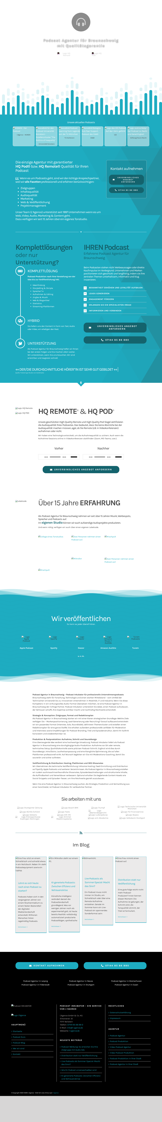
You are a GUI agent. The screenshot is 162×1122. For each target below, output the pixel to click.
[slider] (74, 456)
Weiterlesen (22, 927)
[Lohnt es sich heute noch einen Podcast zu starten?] (31, 867)
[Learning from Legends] (69, 128)
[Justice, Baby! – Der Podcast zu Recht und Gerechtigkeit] (138, 128)
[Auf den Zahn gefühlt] (115, 128)
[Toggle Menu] (146, 5)
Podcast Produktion (119, 1041)
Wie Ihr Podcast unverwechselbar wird (78, 1070)
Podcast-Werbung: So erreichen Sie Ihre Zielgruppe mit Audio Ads (79, 1048)
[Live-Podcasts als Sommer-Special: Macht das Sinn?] (97, 865)
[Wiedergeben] (41, 457)
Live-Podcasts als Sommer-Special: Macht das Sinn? (97, 882)
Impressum (115, 1018)
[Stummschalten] (68, 457)
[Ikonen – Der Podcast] (23, 128)
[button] (115, 288)
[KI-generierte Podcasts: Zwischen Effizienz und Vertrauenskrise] (64, 867)
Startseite (17, 1031)
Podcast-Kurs (19, 1037)
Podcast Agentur (117, 1035)
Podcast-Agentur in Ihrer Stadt (124, 1064)
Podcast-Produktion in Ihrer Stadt (125, 1058)
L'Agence (56, 1093)
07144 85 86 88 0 (75, 1024)
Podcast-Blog (19, 1043)
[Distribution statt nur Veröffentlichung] (130, 865)
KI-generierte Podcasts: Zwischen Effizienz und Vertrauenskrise (63, 886)
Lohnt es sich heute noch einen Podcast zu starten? (29, 887)
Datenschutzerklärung (120, 1012)
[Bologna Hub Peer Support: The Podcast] (92, 128)
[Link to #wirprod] (81, 22)
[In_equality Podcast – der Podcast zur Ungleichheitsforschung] (46, 128)
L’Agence (36, 212)
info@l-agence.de (75, 1028)
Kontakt (16, 1054)
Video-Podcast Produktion (122, 1053)
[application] (58, 457)
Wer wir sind (18, 1048)
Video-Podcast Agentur (120, 1047)
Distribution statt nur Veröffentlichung (79, 1055)
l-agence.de (74, 1031)
